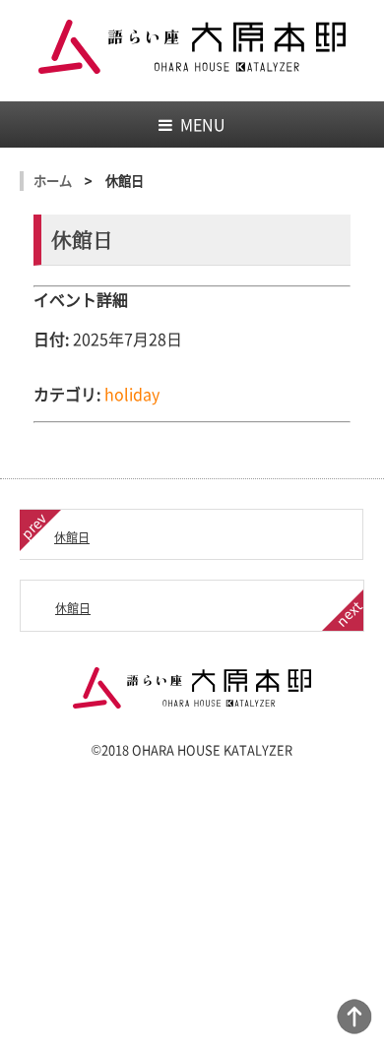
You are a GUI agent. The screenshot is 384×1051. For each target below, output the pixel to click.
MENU (202, 124)
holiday (132, 393)
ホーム (52, 180)
